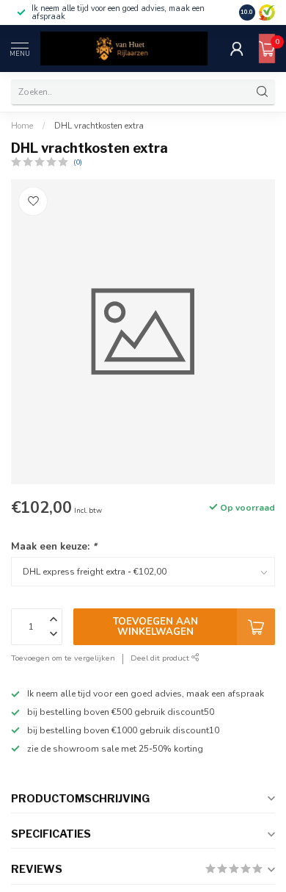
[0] (267, 48)
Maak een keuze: (54, 546)
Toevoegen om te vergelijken (63, 657)
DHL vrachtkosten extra (99, 126)
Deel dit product (161, 657)
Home (22, 126)
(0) (77, 162)
